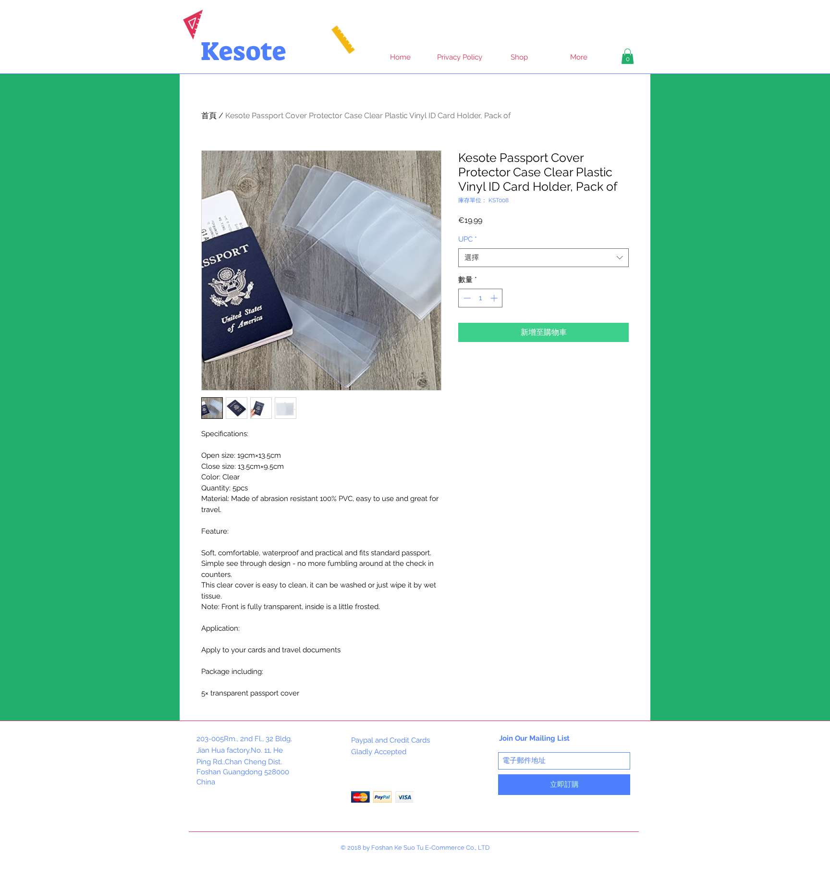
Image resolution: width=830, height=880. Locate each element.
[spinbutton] (480, 298)
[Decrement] (466, 298)
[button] (627, 56)
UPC (467, 239)
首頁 (209, 115)
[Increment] (494, 298)
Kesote (243, 51)
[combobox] (543, 257)
